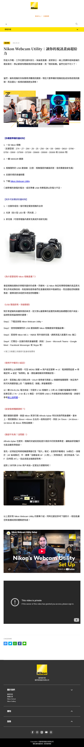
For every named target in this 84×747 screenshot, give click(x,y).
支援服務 (46, 16)
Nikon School (11, 699)
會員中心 (38, 16)
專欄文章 (10, 696)
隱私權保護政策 (38, 744)
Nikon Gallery (11, 701)
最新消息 (10, 694)
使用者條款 (47, 744)
